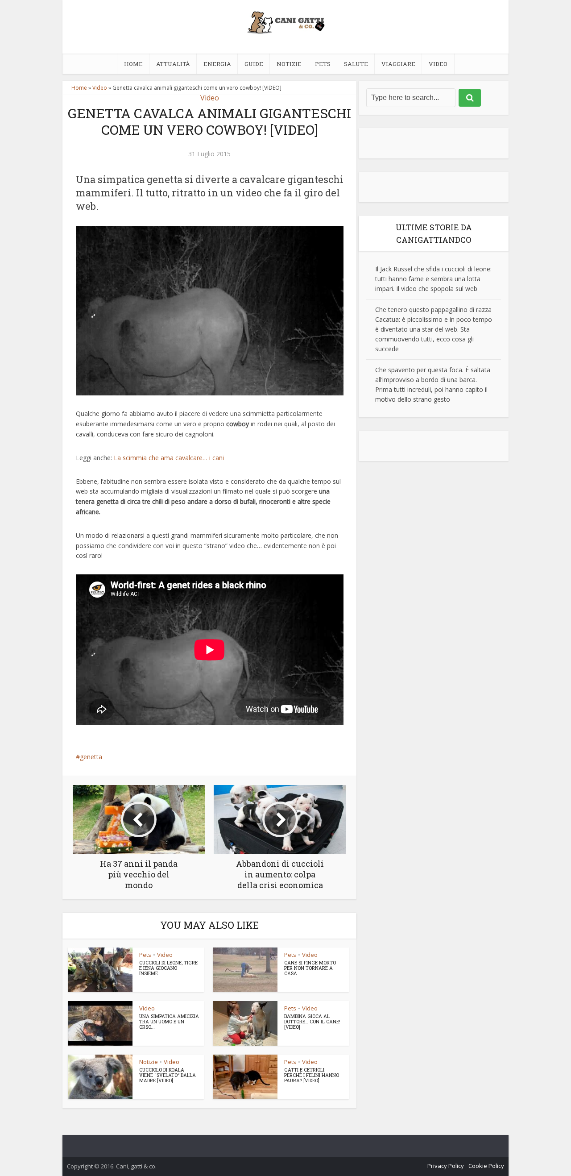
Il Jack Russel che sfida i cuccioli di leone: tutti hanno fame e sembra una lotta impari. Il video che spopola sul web (433, 279)
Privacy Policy (445, 1166)
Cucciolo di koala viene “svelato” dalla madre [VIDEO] (167, 1075)
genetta (91, 756)
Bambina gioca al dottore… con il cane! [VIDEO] (312, 1022)
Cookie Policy (486, 1166)
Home (133, 64)
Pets (323, 64)
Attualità (173, 64)
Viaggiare (398, 64)
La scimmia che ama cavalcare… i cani (169, 457)
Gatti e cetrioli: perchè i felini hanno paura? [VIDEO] (311, 1075)
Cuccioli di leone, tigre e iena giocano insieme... (168, 968)
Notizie (289, 64)
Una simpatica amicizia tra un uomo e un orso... (169, 1022)
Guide (253, 64)
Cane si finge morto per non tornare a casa (310, 968)
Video (438, 64)
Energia (217, 64)
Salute (356, 64)
